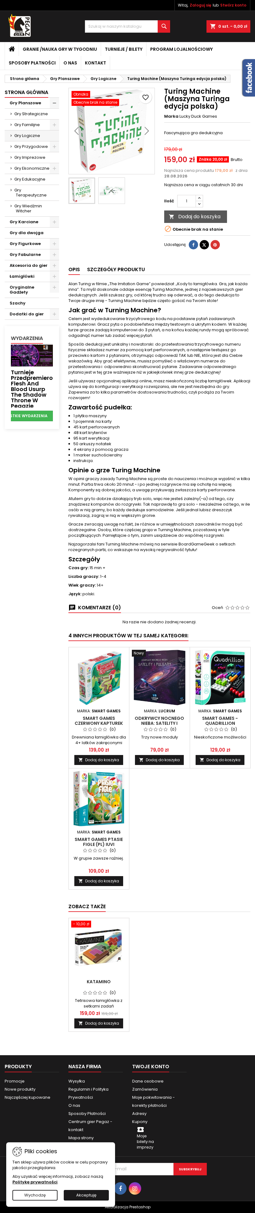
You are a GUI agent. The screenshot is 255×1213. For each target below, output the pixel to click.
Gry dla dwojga (27, 233)
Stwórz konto (233, 5)
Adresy (139, 1113)
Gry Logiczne (27, 136)
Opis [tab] (74, 269)
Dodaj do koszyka (194, 216)
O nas (70, 63)
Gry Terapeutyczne (30, 192)
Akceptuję (86, 1195)
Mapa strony (81, 1138)
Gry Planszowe (25, 103)
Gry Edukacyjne (29, 179)
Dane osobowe (148, 1081)
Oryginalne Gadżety (22, 289)
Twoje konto (150, 1066)
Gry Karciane (24, 222)
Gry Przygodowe (31, 146)
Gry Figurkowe (25, 244)
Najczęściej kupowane (27, 1097)
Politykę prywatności (35, 1182)
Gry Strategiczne (31, 114)
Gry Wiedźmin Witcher (28, 208)
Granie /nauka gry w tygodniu (60, 49)
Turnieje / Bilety (123, 49)
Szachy (18, 303)
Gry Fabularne (25, 254)
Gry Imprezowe (29, 157)
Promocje (15, 1081)
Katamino (99, 982)
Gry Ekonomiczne (31, 168)
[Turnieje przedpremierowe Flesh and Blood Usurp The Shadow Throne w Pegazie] (32, 355)
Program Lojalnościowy (181, 49)
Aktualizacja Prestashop (128, 1207)
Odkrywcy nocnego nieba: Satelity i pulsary (159, 723)
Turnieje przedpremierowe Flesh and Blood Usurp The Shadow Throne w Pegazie (36, 389)
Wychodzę (35, 1195)
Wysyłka (76, 1081)
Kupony (139, 1122)
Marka (171, 116)
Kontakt (95, 63)
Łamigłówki (22, 276)
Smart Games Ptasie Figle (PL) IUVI (99, 841)
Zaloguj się (200, 5)
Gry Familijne (27, 125)
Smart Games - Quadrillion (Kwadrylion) (220, 723)
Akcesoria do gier (29, 265)
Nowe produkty (20, 1089)
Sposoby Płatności (32, 63)
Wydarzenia (27, 338)
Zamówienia (145, 1089)
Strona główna (26, 92)
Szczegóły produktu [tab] (116, 269)
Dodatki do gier (27, 314)
